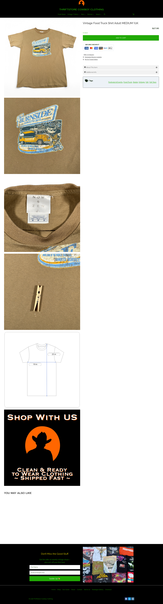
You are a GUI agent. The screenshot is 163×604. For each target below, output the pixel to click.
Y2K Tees (152, 82)
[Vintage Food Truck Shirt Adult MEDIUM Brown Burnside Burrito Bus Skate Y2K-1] (42, 58)
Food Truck (127, 82)
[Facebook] (126, 598)
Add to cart (121, 38)
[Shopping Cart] (133, 14)
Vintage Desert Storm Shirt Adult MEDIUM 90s (61, 535)
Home (53, 589)
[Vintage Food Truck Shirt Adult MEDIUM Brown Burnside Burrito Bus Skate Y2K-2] (42, 136)
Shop (59, 589)
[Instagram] (132, 598)
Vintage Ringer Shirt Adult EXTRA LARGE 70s (22, 535)
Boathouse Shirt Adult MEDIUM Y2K (141, 535)
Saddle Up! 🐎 (54, 579)
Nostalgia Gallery (97, 589)
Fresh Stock (62, 14)
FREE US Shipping (89, 54)
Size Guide (65, 589)
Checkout (108, 589)
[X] (129, 598)
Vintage (142, 82)
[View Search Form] (104, 14)
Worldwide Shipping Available (93, 57)
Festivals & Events (115, 82)
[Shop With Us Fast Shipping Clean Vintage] (42, 448)
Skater (135, 82)
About (73, 589)
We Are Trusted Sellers (91, 59)
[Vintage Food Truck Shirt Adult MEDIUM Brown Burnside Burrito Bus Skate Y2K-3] (42, 214)
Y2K (147, 82)
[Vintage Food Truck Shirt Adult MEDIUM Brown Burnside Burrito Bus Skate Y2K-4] (42, 292)
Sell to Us (87, 589)
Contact (79, 589)
